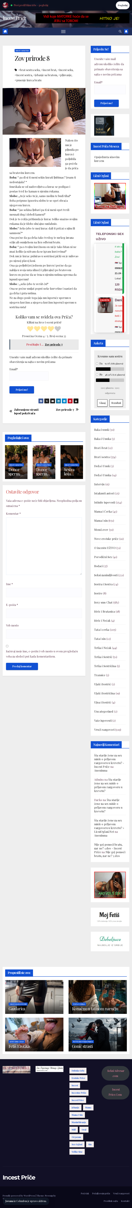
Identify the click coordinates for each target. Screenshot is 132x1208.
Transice (99, 675)
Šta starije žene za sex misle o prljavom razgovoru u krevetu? (108, 785)
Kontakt (125, 1200)
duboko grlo (78, 1070)
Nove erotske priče (106, 539)
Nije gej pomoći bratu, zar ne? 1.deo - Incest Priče (108, 848)
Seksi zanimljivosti (106, 575)
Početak (85, 1193)
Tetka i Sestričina (105, 666)
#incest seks (65, 70)
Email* (13, 369)
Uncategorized (103, 711)
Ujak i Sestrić (102, 684)
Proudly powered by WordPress (19, 1195)
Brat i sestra (22, 50)
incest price (78, 1100)
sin (90, 1144)
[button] (120, 31)
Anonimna (100, 770)
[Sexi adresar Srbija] (110, 884)
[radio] (30, 329)
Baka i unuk (101, 429)
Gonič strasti (82, 1046)
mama (88, 1107)
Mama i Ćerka (103, 511)
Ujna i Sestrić (102, 702)
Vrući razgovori (104, 729)
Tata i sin (100, 639)
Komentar (13, 513)
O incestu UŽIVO (105, 548)
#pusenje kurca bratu (28, 80)
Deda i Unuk (102, 466)
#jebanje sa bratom (45, 75)
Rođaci (98, 566)
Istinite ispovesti (104, 502)
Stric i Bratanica (104, 611)
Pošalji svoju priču (101, 1193)
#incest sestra (23, 75)
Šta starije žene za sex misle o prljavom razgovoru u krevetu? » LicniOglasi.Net (109, 826)
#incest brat (48, 70)
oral (84, 1129)
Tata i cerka (101, 629)
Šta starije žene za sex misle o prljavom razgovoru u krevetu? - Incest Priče (109, 761)
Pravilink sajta (111, 1200)
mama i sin (77, 1115)
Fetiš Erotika (19, 1046)
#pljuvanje (65, 75)
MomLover (101, 529)
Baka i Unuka (102, 439)
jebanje (75, 1107)
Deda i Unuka (102, 475)
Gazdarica (17, 1008)
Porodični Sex (103, 557)
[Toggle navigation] (63, 31)
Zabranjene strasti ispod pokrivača (26, 411)
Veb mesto (12, 625)
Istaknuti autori (104, 493)
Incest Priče (14, 17)
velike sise (77, 1151)
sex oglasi (77, 1144)
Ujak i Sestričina (104, 693)
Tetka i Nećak (102, 648)
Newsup (49, 1195)
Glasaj (102, 403)
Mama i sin (101, 520)
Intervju (99, 484)
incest (75, 1085)
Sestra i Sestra (103, 584)
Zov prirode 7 (65, 409)
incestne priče (79, 1092)
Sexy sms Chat (103, 602)
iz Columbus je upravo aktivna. (26, 1201)
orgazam (76, 1137)
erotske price (78, 1078)
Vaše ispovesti (103, 720)
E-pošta (12, 605)
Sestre (98, 593)
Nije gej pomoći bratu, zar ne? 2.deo (109, 854)
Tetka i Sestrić (103, 657)
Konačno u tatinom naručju (95, 1008)
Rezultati (116, 403)
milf (74, 1129)
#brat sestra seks (29, 70)
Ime (9, 584)
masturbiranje (79, 1122)
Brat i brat (100, 448)
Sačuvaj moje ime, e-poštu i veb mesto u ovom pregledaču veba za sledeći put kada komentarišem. (42, 653)
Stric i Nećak (102, 620)
